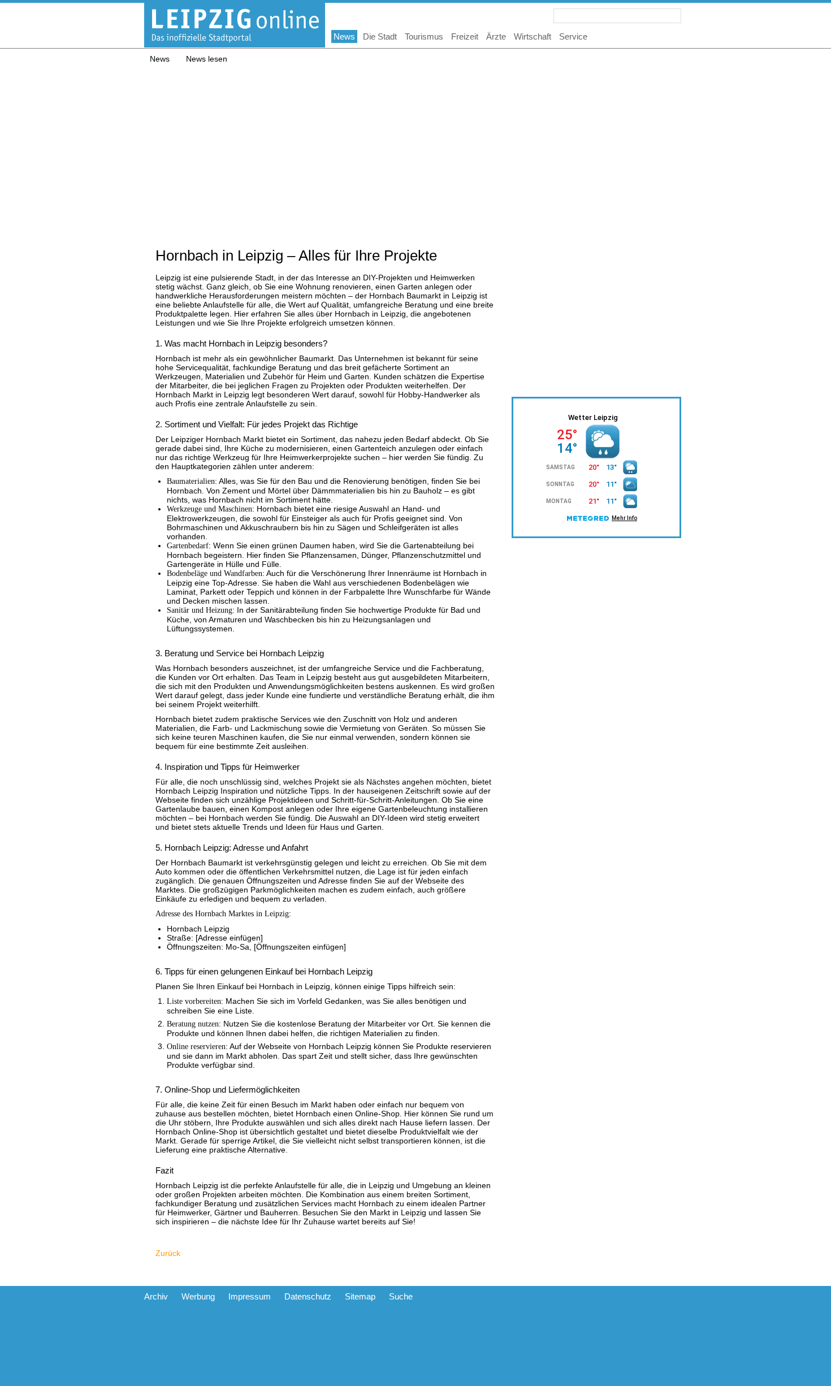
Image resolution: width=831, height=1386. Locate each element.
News (160, 58)
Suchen (674, 16)
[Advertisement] (415, 148)
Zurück (167, 1253)
